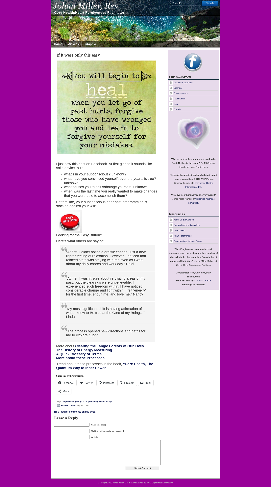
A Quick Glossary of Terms (79, 354)
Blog (176, 104)
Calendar (178, 88)
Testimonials (179, 98)
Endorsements (181, 93)
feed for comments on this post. (74, 411)
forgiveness (68, 401)
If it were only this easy (78, 55)
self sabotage (105, 401)
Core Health (179, 230)
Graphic (90, 44)
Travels (177, 109)
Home (58, 44)
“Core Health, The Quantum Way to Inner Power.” (104, 366)
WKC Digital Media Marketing (159, 483)
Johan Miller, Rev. (86, 6)
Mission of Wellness (183, 82)
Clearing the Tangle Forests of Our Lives (109, 346)
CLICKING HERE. (202, 280)
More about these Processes (80, 358)
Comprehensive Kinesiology (187, 225)
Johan (73, 405)
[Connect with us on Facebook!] (194, 63)
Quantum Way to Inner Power (188, 241)
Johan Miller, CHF (121, 483)
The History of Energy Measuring (84, 350)
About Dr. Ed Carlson (184, 219)
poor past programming (86, 401)
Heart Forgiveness (183, 236)
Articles (73, 44)
